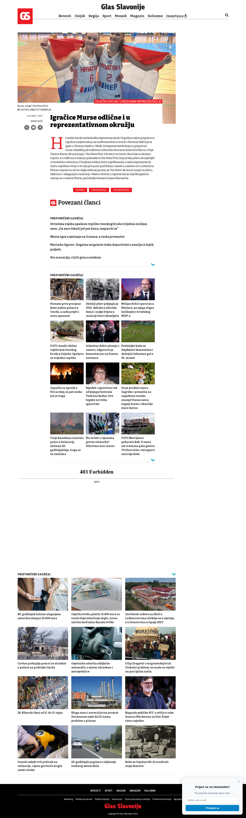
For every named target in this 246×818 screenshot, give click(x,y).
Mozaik (121, 16)
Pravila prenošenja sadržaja (137, 799)
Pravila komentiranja (161, 799)
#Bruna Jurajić (99, 190)
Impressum (117, 799)
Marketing (68, 799)
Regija (94, 16)
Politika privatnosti (83, 799)
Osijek (80, 16)
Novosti (65, 16)
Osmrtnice (175, 16)
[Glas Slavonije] (25, 22)
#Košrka (80, 190)
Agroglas (178, 799)
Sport (106, 16)
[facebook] (40, 127)
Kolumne (155, 16)
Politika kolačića (102, 799)
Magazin (137, 16)
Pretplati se (212, 808)
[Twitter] (26, 127)
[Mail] (33, 127)
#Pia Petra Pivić (121, 190)
